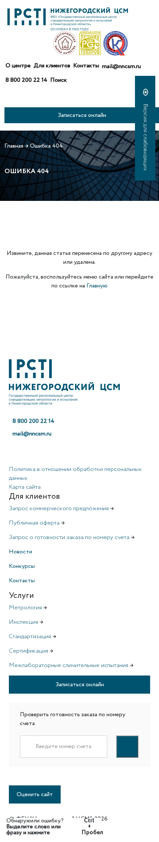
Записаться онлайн (82, 115)
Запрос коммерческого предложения (59, 508)
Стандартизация (30, 636)
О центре (18, 65)
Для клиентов (52, 65)
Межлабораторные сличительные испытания (68, 665)
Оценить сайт (35, 794)
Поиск (58, 80)
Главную (97, 286)
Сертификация (28, 651)
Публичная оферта (34, 523)
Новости (20, 552)
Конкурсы (22, 566)
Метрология (25, 607)
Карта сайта (25, 487)
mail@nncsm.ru (121, 66)
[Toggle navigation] (10, 99)
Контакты (86, 65)
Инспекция (23, 622)
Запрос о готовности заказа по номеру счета (69, 537)
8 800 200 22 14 (26, 80)
